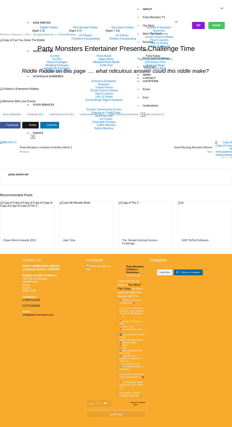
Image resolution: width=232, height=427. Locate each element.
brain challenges (12, 114)
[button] (99, 403)
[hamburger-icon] (221, 8)
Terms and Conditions (156, 58)
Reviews (148, 42)
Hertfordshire (150, 105)
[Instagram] (45, 11)
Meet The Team (152, 33)
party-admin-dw (18, 174)
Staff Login (149, 66)
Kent (145, 97)
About (147, 9)
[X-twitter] (59, 11)
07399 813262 (31, 300)
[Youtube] (52, 11)
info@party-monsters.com (38, 314)
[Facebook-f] (39, 11)
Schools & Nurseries (48, 76)
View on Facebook (137, 402)
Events (38, 133)
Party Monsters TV (154, 17)
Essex (146, 89)
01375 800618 (31, 305)
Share (135, 405)
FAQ (145, 50)
